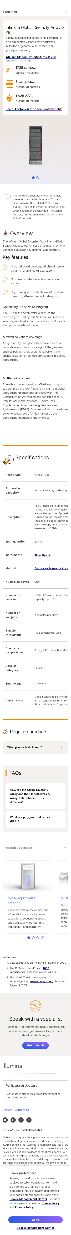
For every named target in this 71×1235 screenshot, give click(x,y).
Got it (35, 1220)
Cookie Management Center (28, 1199)
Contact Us (22, 1110)
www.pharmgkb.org (41, 981)
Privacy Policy (24, 1207)
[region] (35, 1200)
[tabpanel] (35, 498)
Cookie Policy (50, 1203)
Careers (7, 1110)
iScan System (42, 555)
